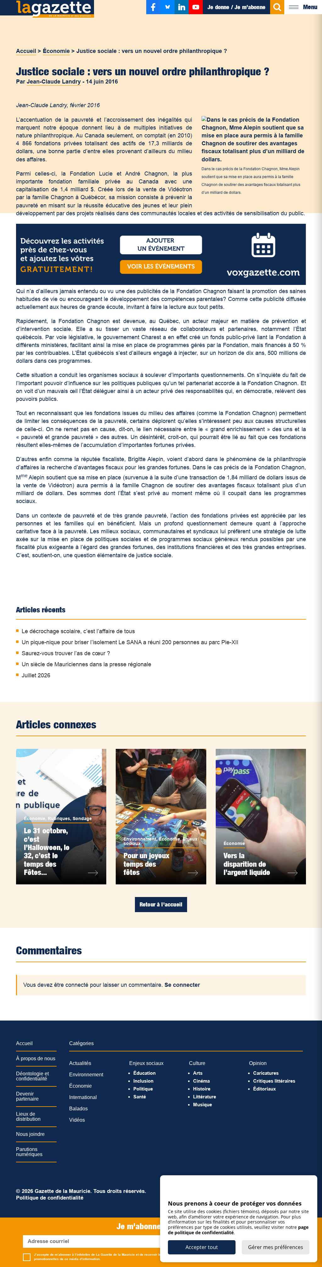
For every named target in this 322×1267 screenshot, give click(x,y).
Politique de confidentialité (49, 1198)
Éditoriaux (264, 1088)
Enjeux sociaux (146, 1063)
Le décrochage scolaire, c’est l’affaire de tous (78, 631)
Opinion (258, 1063)
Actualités (80, 1063)
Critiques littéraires (274, 1081)
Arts (198, 1073)
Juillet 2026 (36, 675)
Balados (78, 1108)
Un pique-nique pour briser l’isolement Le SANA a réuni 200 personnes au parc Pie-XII (130, 642)
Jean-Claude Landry (54, 81)
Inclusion (143, 1081)
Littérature (204, 1096)
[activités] (161, 283)
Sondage (82, 818)
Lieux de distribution (28, 1116)
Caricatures (266, 1073)
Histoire (201, 1088)
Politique (143, 1088)
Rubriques (59, 818)
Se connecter (182, 985)
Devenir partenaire (27, 1096)
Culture (197, 1063)
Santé (139, 1096)
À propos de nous (35, 1058)
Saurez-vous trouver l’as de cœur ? (66, 653)
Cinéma (201, 1081)
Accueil (26, 51)
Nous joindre (30, 1134)
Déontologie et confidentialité (32, 1076)
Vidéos (77, 1120)
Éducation (144, 1073)
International (83, 1097)
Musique (202, 1104)
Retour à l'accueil (161, 904)
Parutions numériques (29, 1152)
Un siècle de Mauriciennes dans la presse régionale (86, 664)
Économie (56, 51)
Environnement (140, 839)
